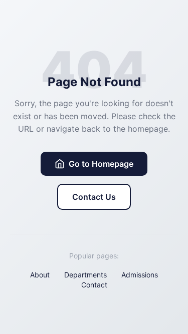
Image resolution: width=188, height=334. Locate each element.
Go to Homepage (101, 164)
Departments (85, 274)
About (40, 274)
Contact (94, 284)
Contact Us (94, 197)
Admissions (139, 274)
